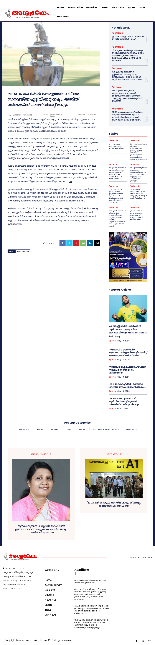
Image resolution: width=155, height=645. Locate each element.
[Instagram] (143, 640)
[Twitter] (69, 243)
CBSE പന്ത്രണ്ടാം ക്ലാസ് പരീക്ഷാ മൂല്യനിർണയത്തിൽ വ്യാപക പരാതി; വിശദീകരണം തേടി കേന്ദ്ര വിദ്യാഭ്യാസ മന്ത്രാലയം (127, 116)
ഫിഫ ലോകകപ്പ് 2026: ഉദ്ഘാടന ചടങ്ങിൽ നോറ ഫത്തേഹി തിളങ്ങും (127, 385)
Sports (112, 341)
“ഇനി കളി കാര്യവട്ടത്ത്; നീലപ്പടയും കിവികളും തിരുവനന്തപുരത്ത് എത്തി (114, 505)
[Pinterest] (76, 243)
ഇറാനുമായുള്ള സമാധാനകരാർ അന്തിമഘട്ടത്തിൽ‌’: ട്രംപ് (128, 38)
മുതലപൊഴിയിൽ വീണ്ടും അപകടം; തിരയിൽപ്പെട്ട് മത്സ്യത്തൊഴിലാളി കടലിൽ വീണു (136, 215)
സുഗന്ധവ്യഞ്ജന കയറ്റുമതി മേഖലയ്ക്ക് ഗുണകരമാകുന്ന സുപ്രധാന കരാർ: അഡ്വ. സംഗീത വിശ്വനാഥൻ (41, 530)
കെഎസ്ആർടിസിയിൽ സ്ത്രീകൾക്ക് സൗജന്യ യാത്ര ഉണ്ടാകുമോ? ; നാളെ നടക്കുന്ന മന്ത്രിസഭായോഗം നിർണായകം (127, 76)
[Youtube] (149, 640)
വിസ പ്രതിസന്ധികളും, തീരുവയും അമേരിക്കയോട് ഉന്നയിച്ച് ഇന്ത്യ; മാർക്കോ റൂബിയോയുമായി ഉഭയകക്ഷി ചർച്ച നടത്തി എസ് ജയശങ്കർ (128, 56)
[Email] (97, 243)
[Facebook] (62, 243)
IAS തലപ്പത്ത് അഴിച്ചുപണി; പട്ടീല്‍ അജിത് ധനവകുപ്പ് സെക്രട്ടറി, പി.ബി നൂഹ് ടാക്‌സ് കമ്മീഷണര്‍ (138, 193)
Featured (117, 33)
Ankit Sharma (23, 251)
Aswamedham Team (56, 115)
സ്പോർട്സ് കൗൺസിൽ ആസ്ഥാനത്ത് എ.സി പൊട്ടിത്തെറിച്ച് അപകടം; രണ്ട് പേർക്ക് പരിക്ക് (128, 352)
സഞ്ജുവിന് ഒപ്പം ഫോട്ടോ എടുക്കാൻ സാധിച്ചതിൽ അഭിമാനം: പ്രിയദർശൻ (127, 369)
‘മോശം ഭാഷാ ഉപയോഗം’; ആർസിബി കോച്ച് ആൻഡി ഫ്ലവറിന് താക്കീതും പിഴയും (124, 401)
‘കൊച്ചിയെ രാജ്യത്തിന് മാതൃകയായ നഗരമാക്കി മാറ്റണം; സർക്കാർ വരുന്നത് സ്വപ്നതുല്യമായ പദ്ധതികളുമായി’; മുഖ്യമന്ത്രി (127, 96)
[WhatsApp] (83, 243)
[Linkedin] (90, 243)
